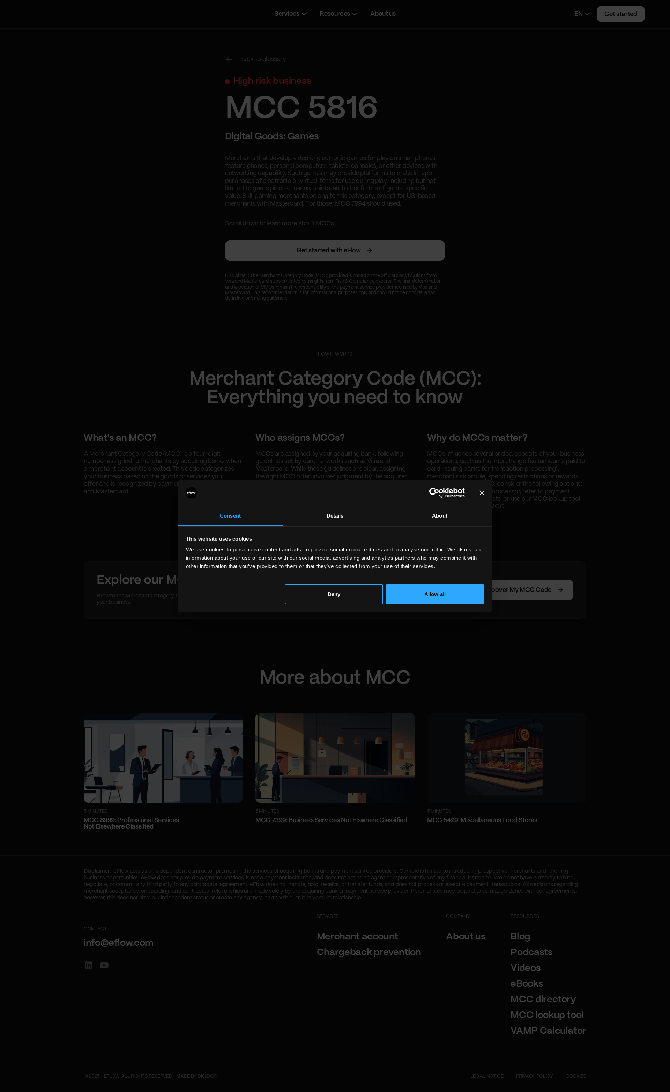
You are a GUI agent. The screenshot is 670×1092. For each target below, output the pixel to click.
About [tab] (439, 516)
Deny (334, 594)
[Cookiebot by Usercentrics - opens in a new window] (434, 493)
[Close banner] (481, 492)
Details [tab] (335, 516)
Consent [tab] (230, 516)
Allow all (435, 594)
